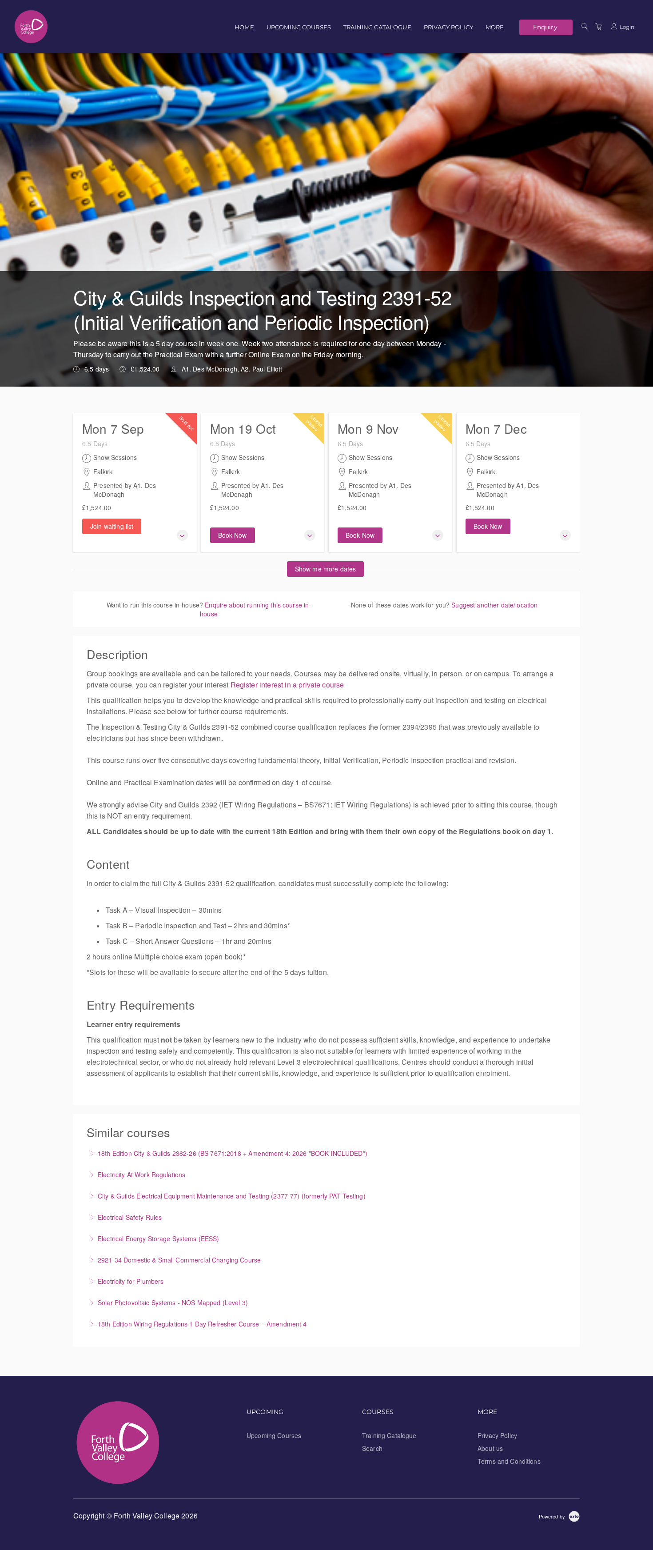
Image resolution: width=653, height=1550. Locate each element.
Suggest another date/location (494, 604)
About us (490, 1448)
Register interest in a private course (287, 684)
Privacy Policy (448, 27)
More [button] (495, 27)
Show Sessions (115, 457)
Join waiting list (111, 526)
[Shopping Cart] (598, 26)
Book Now (232, 535)
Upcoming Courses (299, 27)
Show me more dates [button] (325, 568)
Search (372, 1448)
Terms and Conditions (509, 1461)
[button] (182, 535)
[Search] (584, 26)
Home (244, 27)
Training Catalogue (377, 27)
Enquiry (545, 27)
